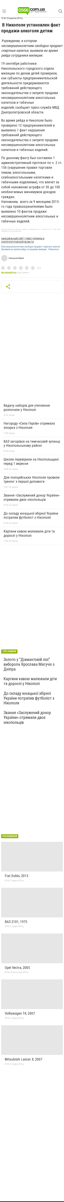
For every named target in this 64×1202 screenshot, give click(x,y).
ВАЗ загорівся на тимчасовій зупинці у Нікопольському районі (32, 443)
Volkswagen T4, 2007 (20, 1013)
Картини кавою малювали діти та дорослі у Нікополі (29, 533)
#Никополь (53, 249)
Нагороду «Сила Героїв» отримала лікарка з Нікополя (29, 425)
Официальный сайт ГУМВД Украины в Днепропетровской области (22, 240)
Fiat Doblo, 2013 (16, 876)
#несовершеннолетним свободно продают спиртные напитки (30, 246)
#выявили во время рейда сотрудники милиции (24, 249)
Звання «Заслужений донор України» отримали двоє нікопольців (32, 497)
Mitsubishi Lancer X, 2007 (23, 1059)
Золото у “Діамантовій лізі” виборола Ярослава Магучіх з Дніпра (29, 664)
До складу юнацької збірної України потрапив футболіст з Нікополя (31, 515)
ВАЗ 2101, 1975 (16, 922)
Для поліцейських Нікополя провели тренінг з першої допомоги (32, 479)
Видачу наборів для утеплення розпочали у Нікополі (27, 407)
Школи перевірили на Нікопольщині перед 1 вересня (31, 461)
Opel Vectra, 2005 (17, 968)
